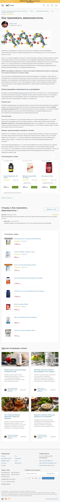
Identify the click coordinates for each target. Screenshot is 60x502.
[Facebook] (26, 478)
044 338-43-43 (5, 472)
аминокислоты (23, 93)
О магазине (18, 458)
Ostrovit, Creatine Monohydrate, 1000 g (25, 265)
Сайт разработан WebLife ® (52, 499)
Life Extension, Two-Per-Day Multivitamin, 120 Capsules (29, 291)
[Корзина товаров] (56, 5)
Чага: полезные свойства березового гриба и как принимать (12, 416)
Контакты (3, 463)
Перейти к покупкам (6, 197)
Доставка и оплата (6, 458)
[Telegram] (39, 478)
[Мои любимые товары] (52, 5)
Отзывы (3, 465)
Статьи (3, 456)
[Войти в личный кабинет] (48, 5)
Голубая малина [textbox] (49, 183)
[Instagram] (29, 478)
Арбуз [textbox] (27, 183)
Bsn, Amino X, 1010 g (47, 176)
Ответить (3, 218)
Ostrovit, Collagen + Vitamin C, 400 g (24, 252)
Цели (16, 460)
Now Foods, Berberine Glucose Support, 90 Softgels (28, 278)
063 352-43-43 (15, 474)
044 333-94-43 (15, 472)
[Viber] (36, 478)
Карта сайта (18, 463)
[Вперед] (57, 156)
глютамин (8, 125)
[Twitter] (33, 478)
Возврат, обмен (5, 460)
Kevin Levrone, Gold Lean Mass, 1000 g (24, 330)
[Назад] (53, 156)
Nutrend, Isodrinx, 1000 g (21, 304)
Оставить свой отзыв (48, 478)
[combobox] (30, 183)
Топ (16, 456)
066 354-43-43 (5, 474)
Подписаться (51, 473)
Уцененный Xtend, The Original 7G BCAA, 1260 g (27, 239)
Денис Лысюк (13, 23)
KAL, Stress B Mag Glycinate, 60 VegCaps (25, 317)
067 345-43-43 (5, 476)
